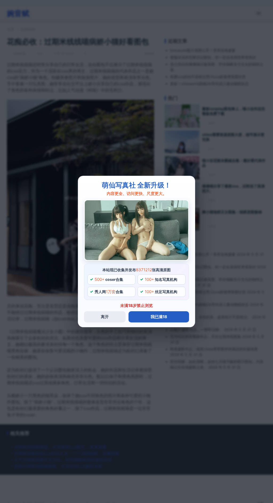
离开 (105, 316)
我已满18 (159, 316)
